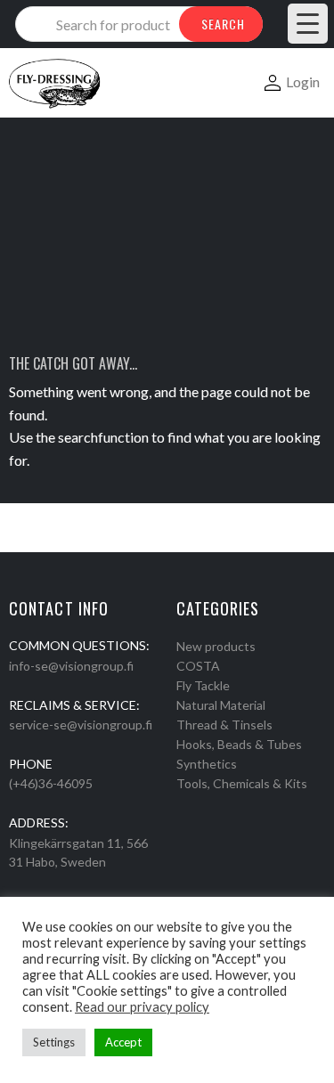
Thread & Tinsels (224, 724)
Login (303, 81)
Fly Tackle (203, 685)
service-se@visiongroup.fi (80, 724)
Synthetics (206, 763)
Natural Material (220, 704)
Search (223, 23)
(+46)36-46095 (51, 783)
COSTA (198, 665)
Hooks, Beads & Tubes (239, 744)
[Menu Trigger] (308, 24)
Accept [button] (123, 1042)
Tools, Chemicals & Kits (241, 783)
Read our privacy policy (142, 1006)
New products (216, 646)
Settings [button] (54, 1042)
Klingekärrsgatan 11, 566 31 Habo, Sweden (78, 852)
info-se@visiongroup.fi (71, 665)
